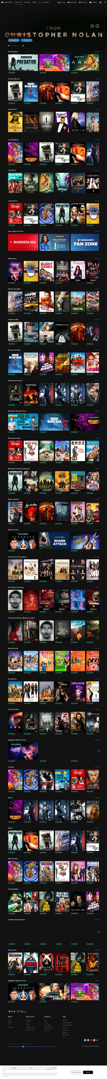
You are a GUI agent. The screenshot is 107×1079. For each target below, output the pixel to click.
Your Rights (48, 1069)
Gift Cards (46, 1030)
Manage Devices (30, 1027)
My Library (28, 1020)
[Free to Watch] (23, 62)
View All (97, 51)
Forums (64, 1027)
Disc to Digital (47, 1025)
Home (9, 1020)
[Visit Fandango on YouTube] (88, 1040)
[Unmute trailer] (23, 46)
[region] (53, 1072)
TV (8, 1025)
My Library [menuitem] (46, 2)
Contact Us (65, 1030)
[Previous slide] (92, 26)
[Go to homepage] (7, 2)
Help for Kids (54, 1046)
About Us (65, 1020)
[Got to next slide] (98, 62)
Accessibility (66, 1034)
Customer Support (67, 1025)
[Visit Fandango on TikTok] (97, 1040)
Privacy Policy (17, 1046)
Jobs (64, 1037)
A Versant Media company (94, 1046)
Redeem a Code (30, 1030)
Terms (31, 1067)
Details (26, 40)
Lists (45, 1020)
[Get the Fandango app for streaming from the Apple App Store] (12, 1011)
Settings (28, 1025)
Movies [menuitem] (35, 2)
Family (46, 1022)
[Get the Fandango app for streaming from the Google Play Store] (22, 1011)
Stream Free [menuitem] (18, 2)
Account (28, 1022)
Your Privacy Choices (29, 1046)
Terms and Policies (45, 1046)
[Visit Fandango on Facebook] (85, 1040)
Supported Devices (67, 1022)
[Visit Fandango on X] (91, 1040)
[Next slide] (97, 26)
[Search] (105, 2)
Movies (9, 1022)
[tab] (8, 45)
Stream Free (11, 1027)
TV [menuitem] (40, 2)
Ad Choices (10, 1046)
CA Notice (37, 1046)
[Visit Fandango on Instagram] (94, 1040)
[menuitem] (83, 2)
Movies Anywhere (48, 1027)
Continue (88, 1072)
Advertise (65, 1032)
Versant (14, 1067)
